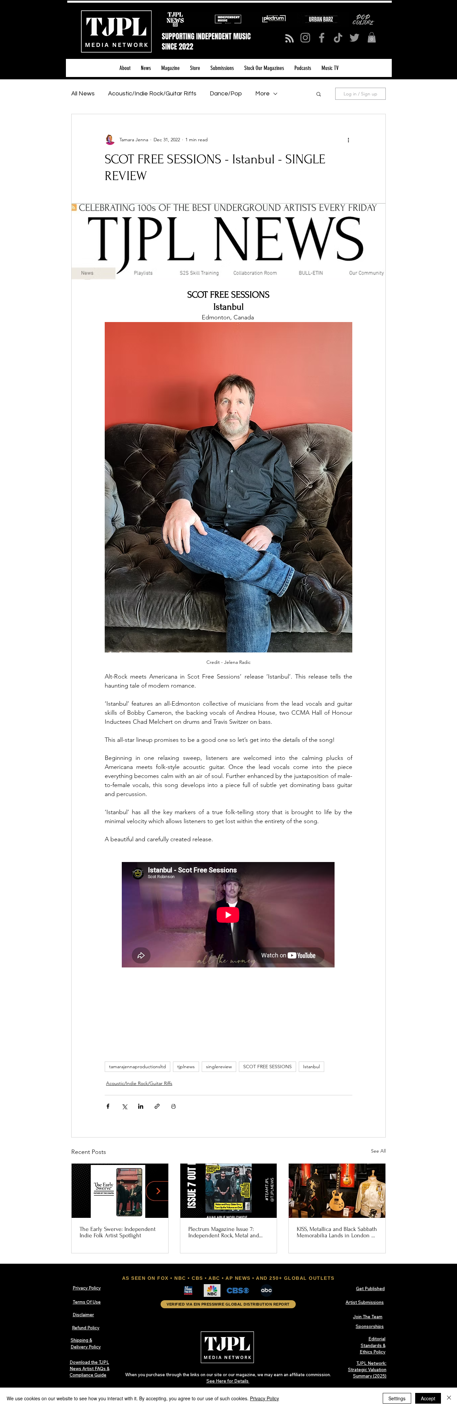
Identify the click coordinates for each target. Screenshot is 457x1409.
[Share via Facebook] (108, 1106)
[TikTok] (338, 37)
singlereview (219, 1067)
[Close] (449, 1398)
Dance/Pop (226, 93)
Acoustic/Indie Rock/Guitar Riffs (152, 93)
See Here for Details (228, 1381)
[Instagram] (305, 37)
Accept (428, 1398)
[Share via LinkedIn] (141, 1106)
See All (378, 1151)
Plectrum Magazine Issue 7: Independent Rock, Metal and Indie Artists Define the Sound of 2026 (225, 1232)
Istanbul (311, 1067)
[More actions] (348, 140)
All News (83, 93)
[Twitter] (354, 37)
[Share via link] (157, 1106)
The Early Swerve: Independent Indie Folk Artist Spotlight (118, 1232)
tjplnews (186, 1067)
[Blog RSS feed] (289, 38)
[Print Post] (173, 1106)
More (262, 93)
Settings (396, 1398)
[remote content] (228, 915)
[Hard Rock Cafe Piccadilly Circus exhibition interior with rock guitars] (337, 1191)
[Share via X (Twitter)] (124, 1106)
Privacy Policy (264, 1398)
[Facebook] (321, 37)
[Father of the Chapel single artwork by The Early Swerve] (120, 1191)
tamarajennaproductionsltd (137, 1067)
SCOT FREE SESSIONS (267, 1067)
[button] (371, 37)
